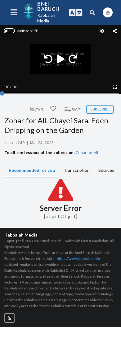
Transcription (77, 170)
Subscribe (100, 109)
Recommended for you (32, 170)
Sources (106, 170)
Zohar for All (87, 152)
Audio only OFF (27, 31)
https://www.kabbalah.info (78, 258)
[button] (9, 318)
